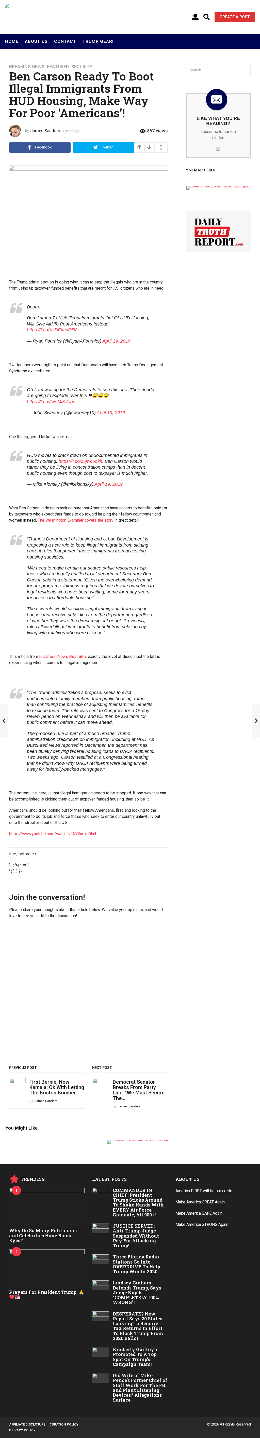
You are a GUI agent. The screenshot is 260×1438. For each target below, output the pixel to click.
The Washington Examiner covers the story (75, 520)
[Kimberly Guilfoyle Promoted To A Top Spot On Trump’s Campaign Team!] (100, 1352)
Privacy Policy (22, 1430)
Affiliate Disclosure (27, 1424)
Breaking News (26, 66)
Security (81, 66)
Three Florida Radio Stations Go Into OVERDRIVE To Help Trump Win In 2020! (136, 1264)
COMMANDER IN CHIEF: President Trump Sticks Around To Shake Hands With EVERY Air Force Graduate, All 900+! (138, 1202)
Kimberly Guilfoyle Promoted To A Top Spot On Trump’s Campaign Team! (135, 1356)
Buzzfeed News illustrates (63, 656)
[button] (195, 17)
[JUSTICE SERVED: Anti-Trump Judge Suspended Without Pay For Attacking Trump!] (100, 1228)
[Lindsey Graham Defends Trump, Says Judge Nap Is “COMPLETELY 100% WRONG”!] (100, 1285)
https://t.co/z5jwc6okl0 (81, 461)
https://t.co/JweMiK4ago (51, 401)
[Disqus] (88, 993)
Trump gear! (98, 41)
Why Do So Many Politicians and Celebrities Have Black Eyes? (43, 1235)
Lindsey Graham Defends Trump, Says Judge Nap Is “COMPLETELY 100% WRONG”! (137, 1292)
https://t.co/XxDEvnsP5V (52, 329)
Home (12, 41)
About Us (36, 41)
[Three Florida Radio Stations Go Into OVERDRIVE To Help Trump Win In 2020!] (100, 1259)
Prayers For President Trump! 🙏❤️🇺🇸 (46, 1294)
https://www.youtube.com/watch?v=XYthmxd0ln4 (52, 833)
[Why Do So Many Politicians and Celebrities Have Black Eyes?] (47, 1207)
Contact (65, 41)
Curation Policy (64, 1424)
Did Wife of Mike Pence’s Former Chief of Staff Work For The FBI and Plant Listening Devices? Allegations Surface (140, 1387)
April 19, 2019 (116, 341)
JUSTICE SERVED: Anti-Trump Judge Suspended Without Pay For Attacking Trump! (136, 1236)
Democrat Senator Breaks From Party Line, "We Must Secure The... (139, 1090)
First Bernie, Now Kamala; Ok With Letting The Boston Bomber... (56, 1087)
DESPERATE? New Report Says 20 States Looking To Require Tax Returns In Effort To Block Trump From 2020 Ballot (138, 1326)
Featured (58, 66)
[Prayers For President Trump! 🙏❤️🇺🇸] (47, 1268)
